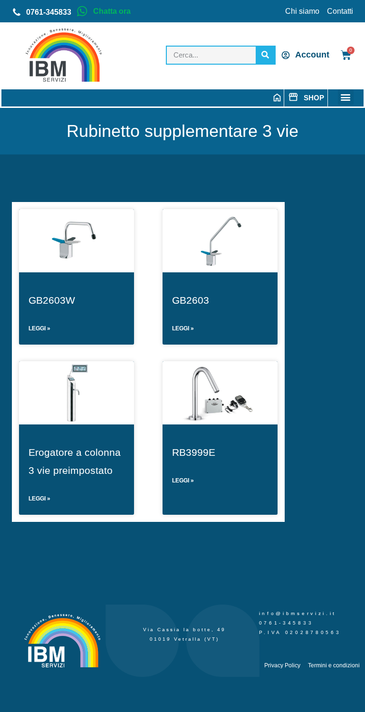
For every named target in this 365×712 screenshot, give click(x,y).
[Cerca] (265, 55)
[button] (346, 97)
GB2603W (52, 300)
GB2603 (190, 300)
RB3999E (193, 452)
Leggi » (39, 328)
